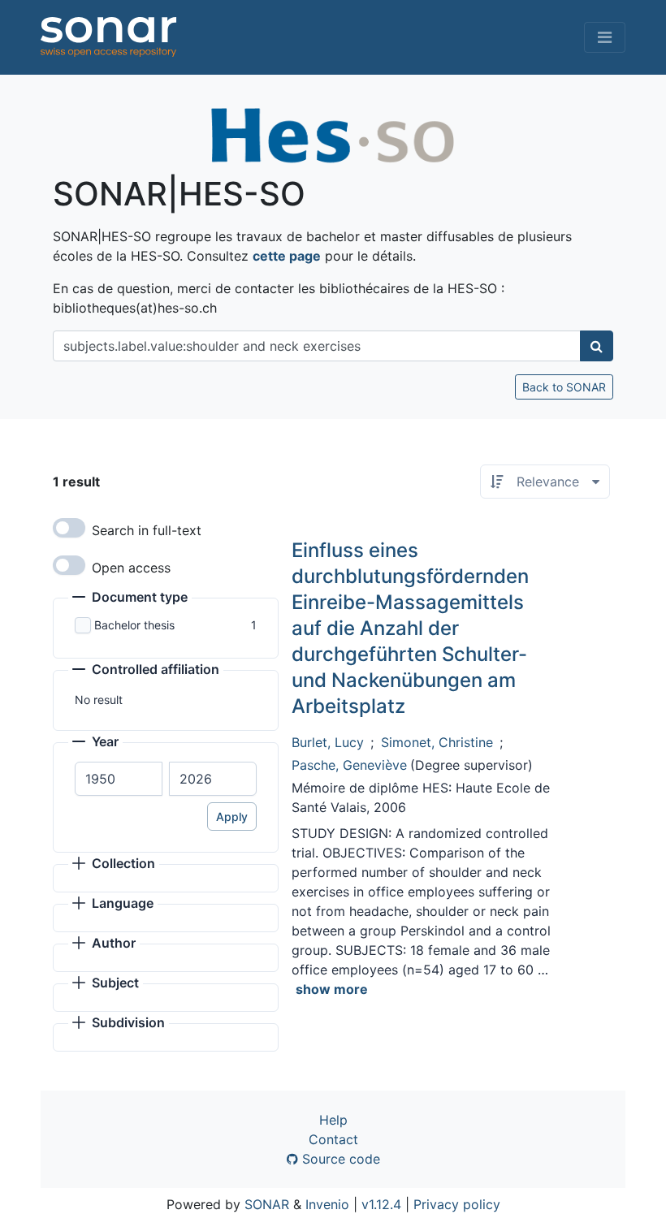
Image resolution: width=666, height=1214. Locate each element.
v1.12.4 (381, 1204)
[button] (130, 598)
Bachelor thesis (134, 625)
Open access (131, 567)
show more (332, 989)
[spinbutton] (118, 779)
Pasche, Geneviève (349, 765)
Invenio (327, 1204)
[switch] (69, 528)
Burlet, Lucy (328, 742)
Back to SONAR (564, 387)
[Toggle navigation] (604, 37)
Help (333, 1120)
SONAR (266, 1204)
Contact (333, 1139)
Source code (339, 1159)
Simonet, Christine (437, 742)
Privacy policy (456, 1204)
